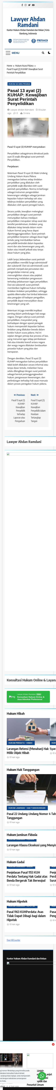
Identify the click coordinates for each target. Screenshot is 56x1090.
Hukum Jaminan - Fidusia (21, 839)
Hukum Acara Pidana (19, 83)
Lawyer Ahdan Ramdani (28, 21)
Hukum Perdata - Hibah (20, 743)
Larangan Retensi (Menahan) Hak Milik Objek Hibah (28, 751)
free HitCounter (13, 919)
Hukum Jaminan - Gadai (20, 866)
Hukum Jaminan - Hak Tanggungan (26, 808)
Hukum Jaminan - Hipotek (21, 898)
